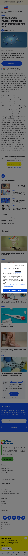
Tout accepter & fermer (15, 290)
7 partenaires (18, 272)
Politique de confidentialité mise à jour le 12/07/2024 (14, 284)
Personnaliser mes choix (8, 286)
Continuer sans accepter (19, 265)
